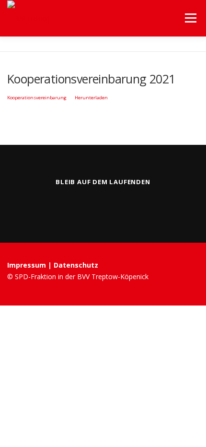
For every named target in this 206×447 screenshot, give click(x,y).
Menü (190, 18)
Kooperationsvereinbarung (37, 97)
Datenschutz (76, 265)
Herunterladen (91, 97)
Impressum (27, 265)
